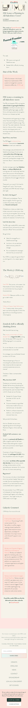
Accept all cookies (14, 700)
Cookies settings (14, 704)
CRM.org (19, 85)
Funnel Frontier (16, 28)
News (14, 670)
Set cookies (14, 685)
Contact (14, 674)
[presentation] (14, 651)
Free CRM (6, 284)
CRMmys (14, 662)
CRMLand (14, 666)
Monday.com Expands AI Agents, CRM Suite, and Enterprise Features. (13, 550)
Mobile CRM (6, 295)
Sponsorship (14, 678)
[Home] (14, 2)
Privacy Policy (9, 696)
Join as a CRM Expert (14, 681)
